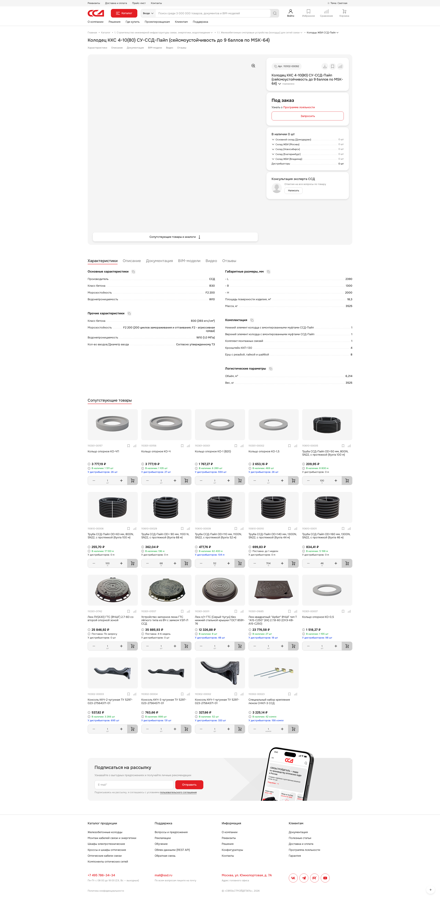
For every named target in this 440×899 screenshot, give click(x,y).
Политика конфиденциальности (106, 890)
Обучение (161, 844)
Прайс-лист (139, 3)
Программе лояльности (299, 107)
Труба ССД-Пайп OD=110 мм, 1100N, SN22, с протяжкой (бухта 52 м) (218, 535)
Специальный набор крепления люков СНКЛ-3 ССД (269, 701)
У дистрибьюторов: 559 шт (211, 472)
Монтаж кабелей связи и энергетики (112, 838)
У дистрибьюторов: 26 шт (103, 472)
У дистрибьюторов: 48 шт (210, 637)
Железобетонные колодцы (105, 832)
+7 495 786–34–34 (101, 875)
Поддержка (200, 22)
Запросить (308, 116)
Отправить (189, 784)
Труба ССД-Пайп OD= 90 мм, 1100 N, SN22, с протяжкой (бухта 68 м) (165, 535)
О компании (95, 22)
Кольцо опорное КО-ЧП (103, 451)
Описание (117, 47)
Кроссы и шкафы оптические (107, 850)
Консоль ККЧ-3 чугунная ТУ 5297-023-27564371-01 (163, 701)
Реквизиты (94, 3)
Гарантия (295, 856)
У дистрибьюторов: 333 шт (210, 720)
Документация (135, 47)
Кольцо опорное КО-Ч (156, 451)
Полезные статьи (300, 838)
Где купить (133, 22)
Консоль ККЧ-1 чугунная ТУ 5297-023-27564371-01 (217, 701)
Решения (114, 22)
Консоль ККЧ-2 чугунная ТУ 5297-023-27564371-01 (110, 701)
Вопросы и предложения (171, 832)
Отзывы (181, 47)
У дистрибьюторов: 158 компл (266, 720)
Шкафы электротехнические (106, 844)
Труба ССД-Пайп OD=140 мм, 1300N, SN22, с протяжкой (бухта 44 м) (273, 535)
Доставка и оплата (116, 3)
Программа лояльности (304, 850)
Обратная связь (165, 856)
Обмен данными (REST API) (172, 850)
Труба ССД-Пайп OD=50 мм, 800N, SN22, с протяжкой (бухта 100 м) (325, 453)
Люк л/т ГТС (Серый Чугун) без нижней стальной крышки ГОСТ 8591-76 (220, 620)
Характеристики (97, 47)
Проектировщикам (157, 22)
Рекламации (163, 838)
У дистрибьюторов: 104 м (209, 554)
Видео (169, 47)
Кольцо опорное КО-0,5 (318, 617)
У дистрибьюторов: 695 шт (103, 720)
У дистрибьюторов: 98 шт (317, 637)
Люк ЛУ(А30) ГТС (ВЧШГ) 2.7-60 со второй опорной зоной (111, 618)
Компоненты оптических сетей (108, 861)
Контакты (156, 3)
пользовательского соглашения (178, 792)
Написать (293, 190)
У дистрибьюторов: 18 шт (263, 637)
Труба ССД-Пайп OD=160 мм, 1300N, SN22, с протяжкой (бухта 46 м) (326, 535)
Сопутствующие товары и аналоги (173, 237)
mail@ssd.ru (163, 875)
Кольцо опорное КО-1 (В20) (213, 451)
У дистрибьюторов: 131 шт (156, 720)
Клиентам (181, 22)
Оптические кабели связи (105, 856)
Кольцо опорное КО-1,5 (264, 451)
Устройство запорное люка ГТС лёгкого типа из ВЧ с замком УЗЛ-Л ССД (164, 620)
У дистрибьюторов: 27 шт (156, 472)
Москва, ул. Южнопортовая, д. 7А (247, 875)
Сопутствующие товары (110, 400)
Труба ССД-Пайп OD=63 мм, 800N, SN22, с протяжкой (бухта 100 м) (111, 535)
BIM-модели (155, 47)
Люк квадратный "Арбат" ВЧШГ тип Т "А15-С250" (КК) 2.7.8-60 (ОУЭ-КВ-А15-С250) (273, 620)
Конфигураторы (232, 850)
